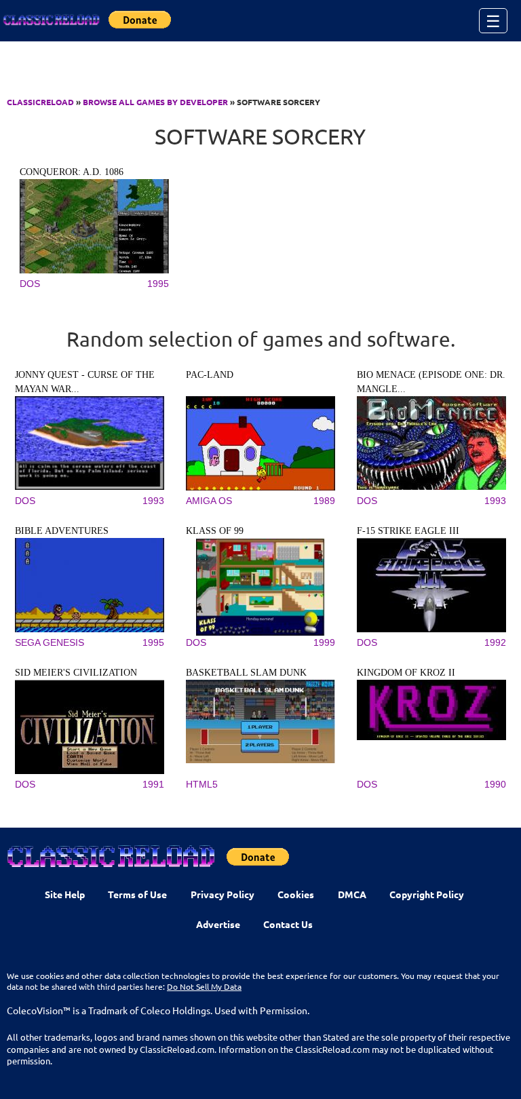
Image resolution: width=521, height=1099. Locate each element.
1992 (495, 642)
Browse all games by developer (155, 101)
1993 (153, 500)
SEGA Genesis (49, 642)
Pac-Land (209, 375)
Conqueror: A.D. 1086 (71, 172)
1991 (153, 784)
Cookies (295, 894)
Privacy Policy (222, 894)
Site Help (65, 894)
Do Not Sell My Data (204, 986)
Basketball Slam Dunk (246, 673)
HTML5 (202, 784)
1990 (495, 784)
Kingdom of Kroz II (406, 673)
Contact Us (288, 924)
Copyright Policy (426, 894)
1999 (324, 642)
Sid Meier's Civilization (76, 673)
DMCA (352, 894)
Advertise (218, 924)
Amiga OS (209, 500)
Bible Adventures (62, 531)
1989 (324, 500)
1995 (158, 283)
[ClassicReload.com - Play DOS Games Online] (51, 20)
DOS (30, 283)
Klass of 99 (215, 531)
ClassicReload (40, 101)
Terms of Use (137, 894)
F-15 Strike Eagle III (408, 531)
